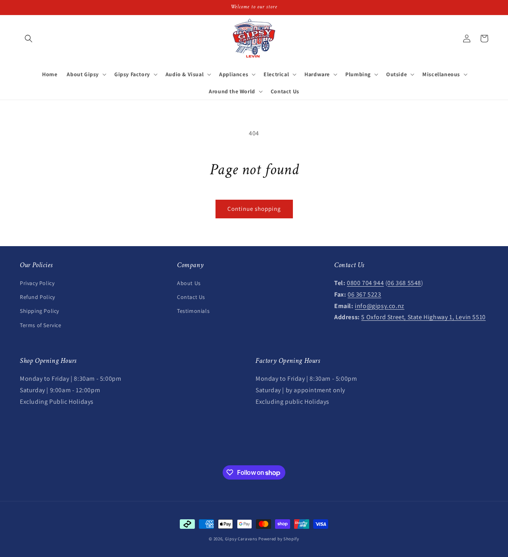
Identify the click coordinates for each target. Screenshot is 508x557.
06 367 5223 (364, 294)
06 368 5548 (404, 283)
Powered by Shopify (278, 539)
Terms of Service (41, 325)
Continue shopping (254, 208)
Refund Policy (37, 297)
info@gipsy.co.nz (379, 306)
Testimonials (193, 310)
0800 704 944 (365, 283)
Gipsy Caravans (241, 539)
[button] (28, 38)
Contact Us (191, 297)
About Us (189, 283)
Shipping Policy (39, 310)
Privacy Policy (37, 283)
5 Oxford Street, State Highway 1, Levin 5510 (423, 317)
